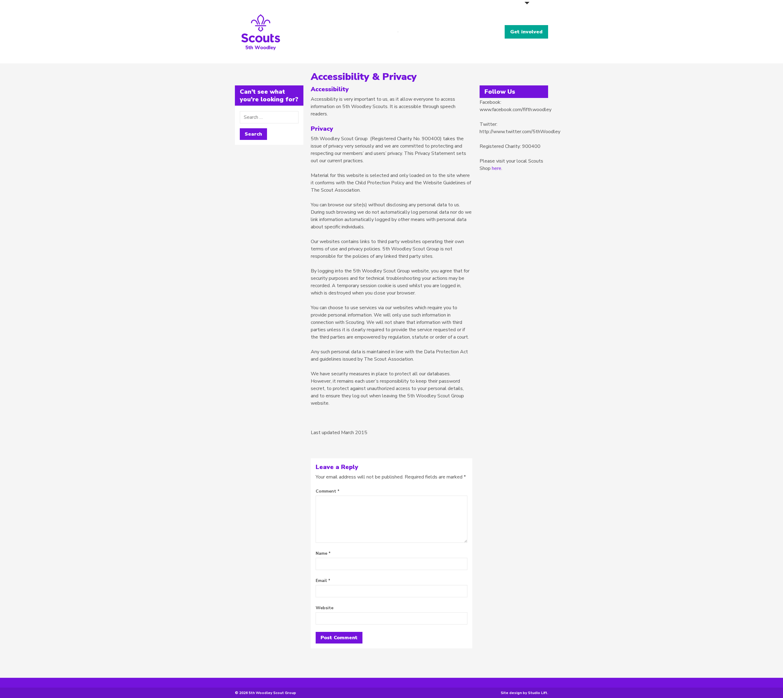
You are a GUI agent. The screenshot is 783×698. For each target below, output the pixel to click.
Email (323, 581)
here (496, 168)
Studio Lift (537, 692)
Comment (328, 491)
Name (323, 553)
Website (324, 608)
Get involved (526, 31)
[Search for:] (269, 117)
